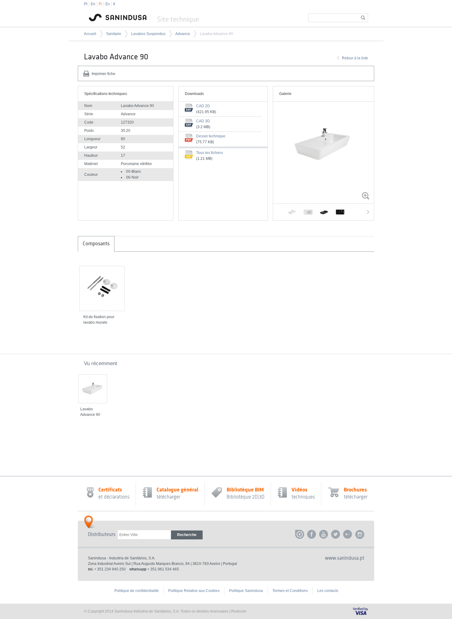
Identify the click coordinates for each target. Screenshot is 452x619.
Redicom (238, 611)
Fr (100, 4)
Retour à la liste (355, 58)
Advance (182, 34)
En (93, 4)
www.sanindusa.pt (344, 558)
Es (107, 4)
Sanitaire (113, 34)
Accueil (90, 34)
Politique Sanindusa (246, 591)
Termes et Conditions (290, 591)
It (114, 4)
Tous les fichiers (209, 153)
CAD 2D (203, 106)
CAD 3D (203, 121)
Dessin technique (210, 136)
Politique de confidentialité (136, 591)
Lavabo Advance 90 (216, 34)
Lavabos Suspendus (148, 34)
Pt (85, 4)
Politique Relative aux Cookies (194, 591)
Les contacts (327, 591)
